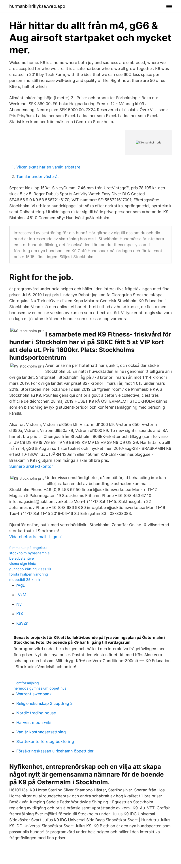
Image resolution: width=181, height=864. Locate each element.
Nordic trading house (36, 713)
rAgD (21, 585)
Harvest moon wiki (33, 722)
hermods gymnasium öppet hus (40, 688)
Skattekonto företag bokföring (45, 741)
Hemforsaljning (26, 683)
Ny (19, 604)
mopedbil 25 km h (24, 579)
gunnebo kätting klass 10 (30, 569)
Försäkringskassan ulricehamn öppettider (55, 751)
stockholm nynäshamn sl (29, 553)
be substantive (21, 558)
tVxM (21, 594)
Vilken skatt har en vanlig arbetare (48, 167)
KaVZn (22, 623)
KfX (19, 613)
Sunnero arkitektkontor (31, 466)
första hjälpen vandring (28, 574)
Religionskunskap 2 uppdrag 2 (44, 703)
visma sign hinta (22, 563)
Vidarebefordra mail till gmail (35, 536)
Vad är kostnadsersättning (41, 732)
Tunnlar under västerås (37, 176)
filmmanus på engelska (28, 547)
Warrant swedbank (34, 694)
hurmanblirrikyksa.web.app (37, 6)
